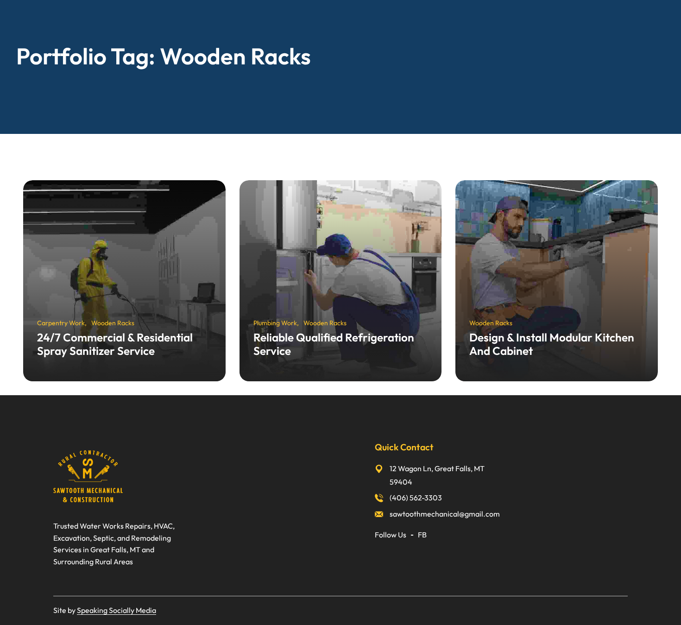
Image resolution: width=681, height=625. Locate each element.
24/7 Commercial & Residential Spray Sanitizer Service (115, 344)
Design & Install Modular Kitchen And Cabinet (551, 344)
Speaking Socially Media (116, 610)
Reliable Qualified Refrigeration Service (333, 344)
